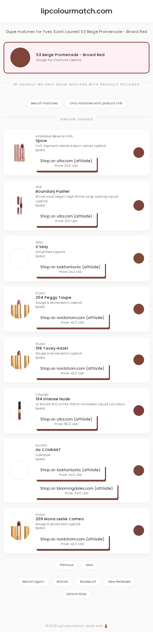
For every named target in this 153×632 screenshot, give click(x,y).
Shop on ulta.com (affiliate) (66, 161)
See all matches (44, 103)
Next (89, 565)
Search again (33, 581)
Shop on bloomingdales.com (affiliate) (76, 488)
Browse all (88, 581)
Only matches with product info (96, 103)
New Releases (119, 581)
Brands (62, 581)
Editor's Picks (76, 594)
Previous (67, 565)
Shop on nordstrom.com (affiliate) (72, 317)
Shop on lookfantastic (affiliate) (70, 267)
